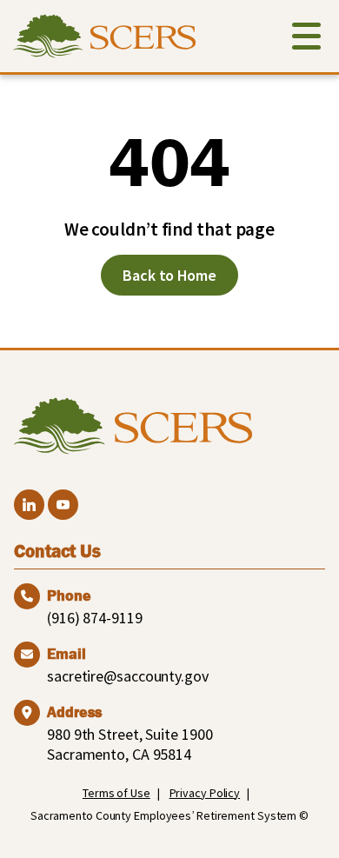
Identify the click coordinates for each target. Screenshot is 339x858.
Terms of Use (116, 793)
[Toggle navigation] (306, 39)
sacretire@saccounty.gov (128, 676)
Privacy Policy (205, 793)
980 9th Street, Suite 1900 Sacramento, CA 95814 (129, 744)
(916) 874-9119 (95, 618)
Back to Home (169, 275)
